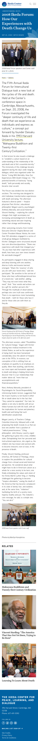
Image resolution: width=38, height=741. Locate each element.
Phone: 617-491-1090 (10, 713)
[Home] (11, 4)
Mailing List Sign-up (11, 728)
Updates (11, 78)
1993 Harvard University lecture (17, 137)
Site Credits (6, 733)
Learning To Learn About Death (18, 680)
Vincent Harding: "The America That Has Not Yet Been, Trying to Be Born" (19, 635)
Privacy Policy (7, 735)
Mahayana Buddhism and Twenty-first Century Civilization (19, 588)
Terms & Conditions (9, 738)
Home (4, 78)
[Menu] (34, 3)
